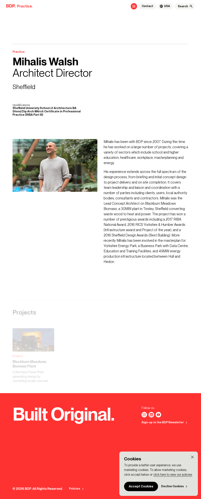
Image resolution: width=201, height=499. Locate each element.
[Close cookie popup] (192, 457)
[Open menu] (134, 6)
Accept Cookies (141, 486)
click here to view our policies (172, 474)
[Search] (191, 6)
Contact (147, 6)
